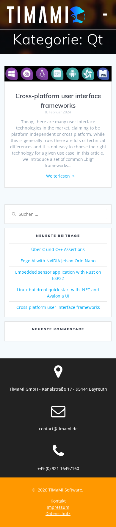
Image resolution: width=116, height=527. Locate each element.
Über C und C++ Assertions (58, 249)
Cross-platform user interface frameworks (58, 307)
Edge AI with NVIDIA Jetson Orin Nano (58, 261)
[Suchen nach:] (58, 214)
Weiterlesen (58, 176)
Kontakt (58, 501)
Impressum (58, 507)
